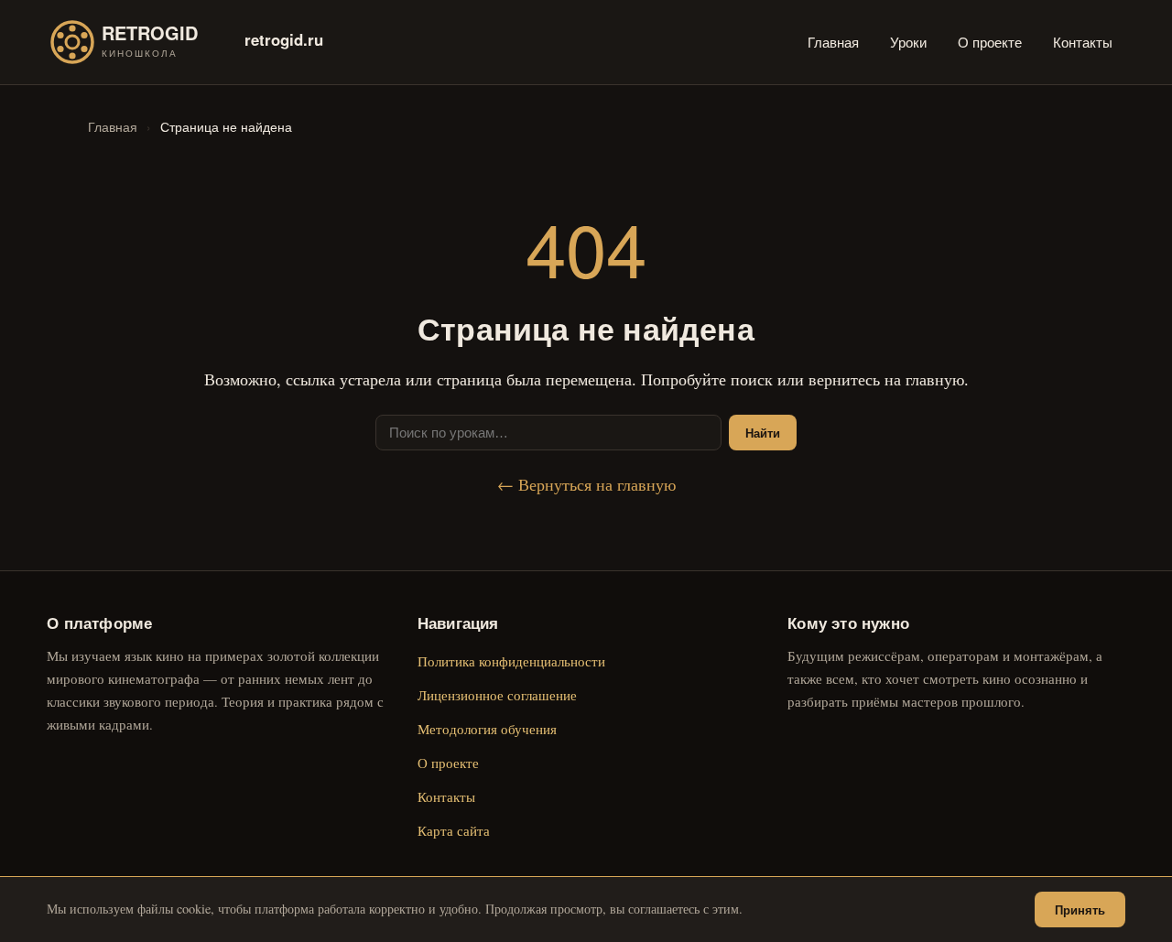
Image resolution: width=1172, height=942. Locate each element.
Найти (762, 432)
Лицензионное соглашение (497, 695)
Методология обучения (487, 729)
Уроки (908, 41)
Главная (833, 41)
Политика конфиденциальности (511, 661)
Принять (1080, 909)
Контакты (1082, 41)
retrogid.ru (283, 39)
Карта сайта (454, 830)
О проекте (990, 41)
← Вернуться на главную (586, 484)
